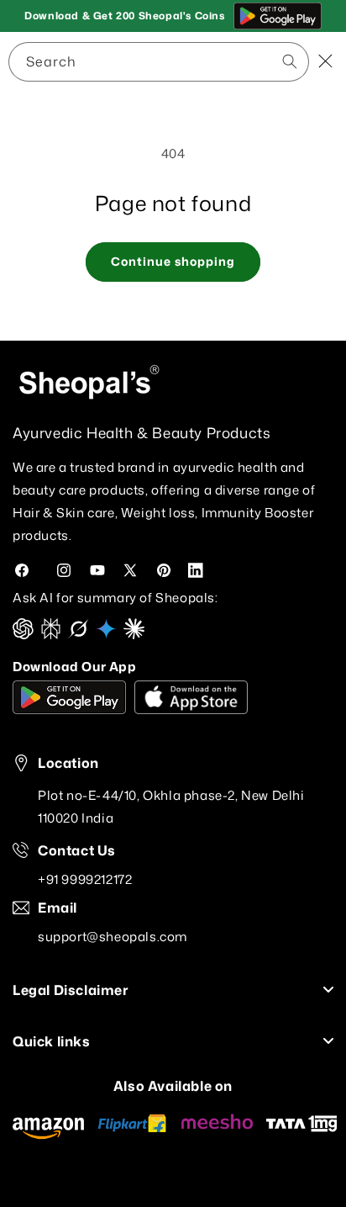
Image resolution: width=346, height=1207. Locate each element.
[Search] (232, 61)
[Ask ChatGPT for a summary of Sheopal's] (23, 634)
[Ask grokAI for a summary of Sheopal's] (78, 634)
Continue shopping (173, 261)
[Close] (325, 62)
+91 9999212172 (85, 879)
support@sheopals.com (112, 936)
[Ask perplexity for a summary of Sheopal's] (50, 634)
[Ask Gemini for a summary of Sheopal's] (106, 634)
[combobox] (158, 62)
